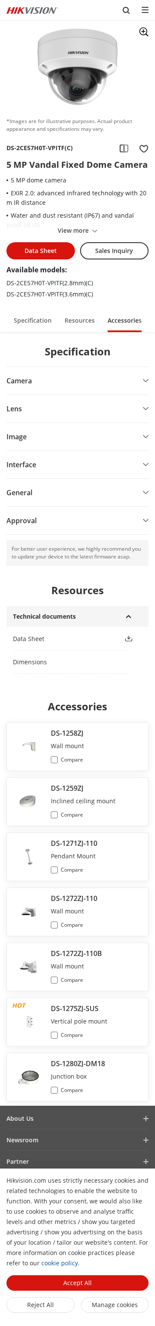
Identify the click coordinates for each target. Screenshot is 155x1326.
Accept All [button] (77, 1283)
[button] (33, 320)
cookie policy (59, 1263)
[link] (61, 639)
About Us (20, 1118)
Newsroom (22, 1140)
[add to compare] (124, 148)
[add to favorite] (141, 148)
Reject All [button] (40, 1305)
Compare (72, 759)
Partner (17, 1161)
